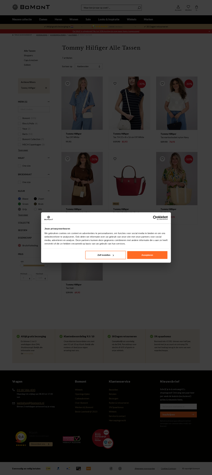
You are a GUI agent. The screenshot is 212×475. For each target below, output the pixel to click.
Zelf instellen (103, 255)
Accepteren (147, 255)
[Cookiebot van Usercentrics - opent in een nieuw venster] (155, 218)
